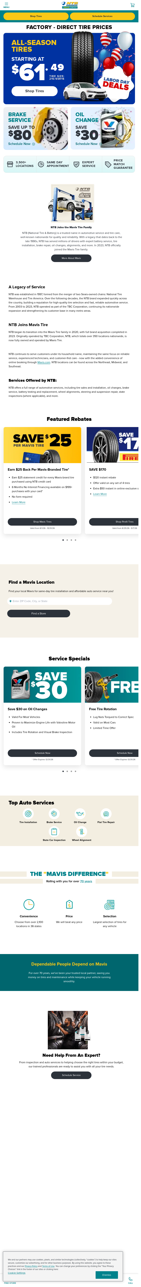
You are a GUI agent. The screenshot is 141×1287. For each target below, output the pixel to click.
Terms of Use (48, 1266)
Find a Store (38, 613)
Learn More (18, 502)
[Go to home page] (70, 5)
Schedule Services (102, 16)
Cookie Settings (16, 1273)
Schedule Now (19, 144)
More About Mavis (71, 258)
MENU (6, 7)
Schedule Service (71, 1075)
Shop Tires (36, 16)
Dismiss (106, 1275)
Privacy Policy (31, 1266)
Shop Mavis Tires (42, 521)
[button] (63, 540)
